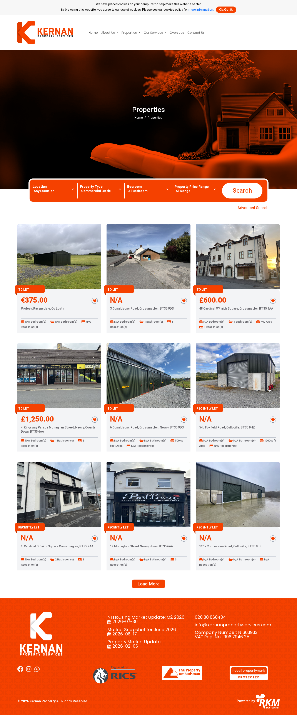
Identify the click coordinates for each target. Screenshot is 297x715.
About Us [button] (108, 32)
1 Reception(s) (213, 326)
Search (242, 190)
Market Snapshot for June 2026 (141, 630)
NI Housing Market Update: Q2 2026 (145, 617)
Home (93, 32)
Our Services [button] (154, 32)
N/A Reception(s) (142, 445)
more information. (201, 9)
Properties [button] (130, 32)
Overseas (177, 32)
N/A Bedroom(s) (35, 321)
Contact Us (196, 32)
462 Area (266, 321)
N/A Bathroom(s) (65, 321)
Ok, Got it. (226, 9)
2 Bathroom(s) (64, 559)
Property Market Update (134, 642)
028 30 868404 (210, 617)
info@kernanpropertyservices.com (233, 625)
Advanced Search (253, 207)
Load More (148, 584)
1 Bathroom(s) (153, 321)
